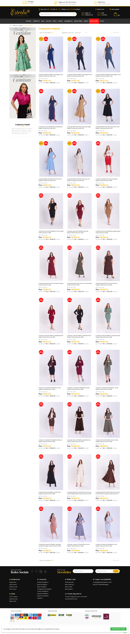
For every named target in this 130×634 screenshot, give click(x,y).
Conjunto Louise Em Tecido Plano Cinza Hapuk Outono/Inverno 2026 (78, 545)
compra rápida (44, 86)
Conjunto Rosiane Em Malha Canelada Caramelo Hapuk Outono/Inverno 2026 (50, 545)
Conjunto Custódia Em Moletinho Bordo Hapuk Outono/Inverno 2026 (78, 388)
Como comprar (13, 596)
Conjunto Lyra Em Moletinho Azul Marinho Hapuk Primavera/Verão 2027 (51, 127)
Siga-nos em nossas (16, 570)
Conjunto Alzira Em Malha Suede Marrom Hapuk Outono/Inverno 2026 (79, 440)
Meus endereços (69, 584)
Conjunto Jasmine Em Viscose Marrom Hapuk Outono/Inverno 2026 (106, 284)
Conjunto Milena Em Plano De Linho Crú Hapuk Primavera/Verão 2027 (78, 179)
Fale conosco (12, 589)
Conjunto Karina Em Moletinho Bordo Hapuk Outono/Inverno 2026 (77, 231)
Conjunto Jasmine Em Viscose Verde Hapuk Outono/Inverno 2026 (79, 284)
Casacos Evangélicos (42, 591)
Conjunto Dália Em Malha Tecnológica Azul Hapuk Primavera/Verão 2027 (51, 75)
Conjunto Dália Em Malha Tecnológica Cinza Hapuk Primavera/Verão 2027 (108, 75)
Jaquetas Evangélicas (42, 593)
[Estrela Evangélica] (25, 12)
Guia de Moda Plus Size (71, 599)
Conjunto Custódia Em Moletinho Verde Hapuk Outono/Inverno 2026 (107, 388)
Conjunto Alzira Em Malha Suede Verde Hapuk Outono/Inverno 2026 (107, 440)
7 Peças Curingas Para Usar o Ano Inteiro (76, 596)
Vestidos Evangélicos (42, 582)
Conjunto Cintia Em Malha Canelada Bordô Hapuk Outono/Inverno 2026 (51, 336)
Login (86, 13)
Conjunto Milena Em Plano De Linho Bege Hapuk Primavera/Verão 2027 (79, 127)
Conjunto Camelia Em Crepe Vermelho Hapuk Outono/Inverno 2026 (107, 179)
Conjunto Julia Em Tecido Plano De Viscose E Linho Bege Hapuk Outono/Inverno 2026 (79, 493)
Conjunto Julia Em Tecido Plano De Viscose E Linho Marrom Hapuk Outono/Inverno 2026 (108, 493)
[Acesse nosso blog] (40, 571)
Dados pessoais (69, 582)
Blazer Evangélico (42, 587)
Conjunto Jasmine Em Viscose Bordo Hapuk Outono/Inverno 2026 (51, 284)
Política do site (13, 587)
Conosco (104, 14)
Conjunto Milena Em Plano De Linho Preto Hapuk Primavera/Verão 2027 (107, 127)
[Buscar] (73, 14)
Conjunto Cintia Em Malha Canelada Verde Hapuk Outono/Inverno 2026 (108, 336)
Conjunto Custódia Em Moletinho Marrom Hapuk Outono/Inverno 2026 (50, 440)
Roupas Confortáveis (43, 596)
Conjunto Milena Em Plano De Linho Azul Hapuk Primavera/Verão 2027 (50, 179)
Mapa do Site (12, 601)
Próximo (118, 33)
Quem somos (13, 584)
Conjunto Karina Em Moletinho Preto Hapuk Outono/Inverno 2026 (51, 231)
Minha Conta (100, 9)
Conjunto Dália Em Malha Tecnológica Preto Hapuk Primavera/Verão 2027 (79, 75)
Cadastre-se (89, 15)
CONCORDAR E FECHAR (118, 629)
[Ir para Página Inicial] (10, 25)
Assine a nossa (61, 570)
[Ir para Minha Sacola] (116, 14)
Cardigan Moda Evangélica (44, 589)
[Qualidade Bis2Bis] (87, 619)
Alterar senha (68, 587)
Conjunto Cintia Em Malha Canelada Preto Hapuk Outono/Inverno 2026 (79, 336)
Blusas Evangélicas (42, 584)
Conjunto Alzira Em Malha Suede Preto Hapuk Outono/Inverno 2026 (50, 493)
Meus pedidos (115, 9)
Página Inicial (12, 582)
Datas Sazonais (13, 599)
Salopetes (40, 598)
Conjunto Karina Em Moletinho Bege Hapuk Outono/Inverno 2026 (108, 231)
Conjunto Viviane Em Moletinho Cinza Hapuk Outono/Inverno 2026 (106, 545)
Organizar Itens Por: (68, 33)
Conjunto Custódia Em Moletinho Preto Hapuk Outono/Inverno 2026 (50, 388)
